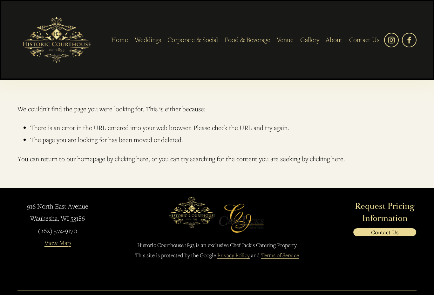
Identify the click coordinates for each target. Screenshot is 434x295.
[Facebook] (409, 40)
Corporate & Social (192, 39)
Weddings (148, 39)
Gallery (309, 39)
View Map (57, 242)
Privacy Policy (233, 255)
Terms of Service (280, 255)
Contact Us (385, 232)
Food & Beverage (247, 39)
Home (119, 39)
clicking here (131, 158)
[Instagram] (391, 40)
